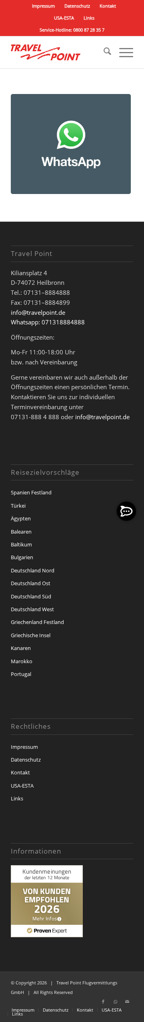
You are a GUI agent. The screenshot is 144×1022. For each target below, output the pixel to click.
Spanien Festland (31, 492)
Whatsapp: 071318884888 (48, 322)
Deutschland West (32, 609)
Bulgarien (22, 557)
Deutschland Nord (32, 570)
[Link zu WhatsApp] (115, 1002)
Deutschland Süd (31, 596)
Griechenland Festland (37, 622)
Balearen (21, 531)
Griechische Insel (30, 635)
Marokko (21, 661)
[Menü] (122, 52)
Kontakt (108, 6)
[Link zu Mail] (127, 1002)
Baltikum (21, 544)
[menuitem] (43, 6)
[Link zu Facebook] (103, 1002)
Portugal (21, 674)
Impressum (43, 6)
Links (89, 18)
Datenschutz (77, 6)
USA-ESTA (64, 18)
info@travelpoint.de (38, 312)
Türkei (18, 505)
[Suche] (103, 52)
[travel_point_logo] (60, 52)
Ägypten (21, 518)
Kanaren (21, 648)
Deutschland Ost (30, 583)
